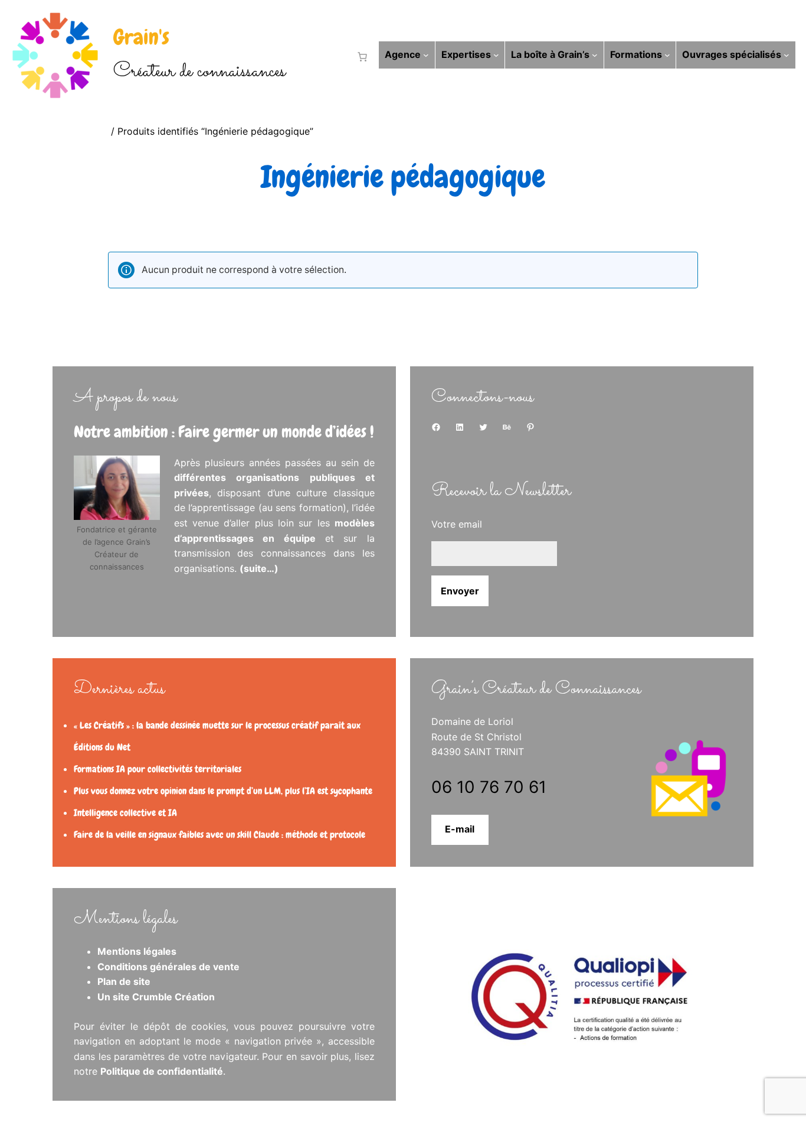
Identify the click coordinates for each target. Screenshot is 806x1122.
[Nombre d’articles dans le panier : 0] (359, 57)
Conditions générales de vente (168, 967)
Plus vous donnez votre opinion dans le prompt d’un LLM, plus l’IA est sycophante (223, 791)
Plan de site (123, 981)
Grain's (141, 37)
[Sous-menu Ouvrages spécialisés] (786, 55)
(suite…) (259, 568)
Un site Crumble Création (156, 997)
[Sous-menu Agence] (426, 55)
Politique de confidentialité (161, 1071)
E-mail (459, 829)
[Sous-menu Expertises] (496, 55)
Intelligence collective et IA (125, 812)
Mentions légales (136, 951)
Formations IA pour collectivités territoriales (157, 769)
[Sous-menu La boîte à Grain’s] (595, 55)
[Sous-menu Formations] (667, 55)
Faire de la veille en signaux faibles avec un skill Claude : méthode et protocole (219, 834)
